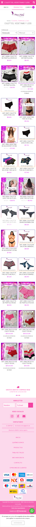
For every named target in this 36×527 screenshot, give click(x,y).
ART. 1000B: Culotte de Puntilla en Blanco (26, 57)
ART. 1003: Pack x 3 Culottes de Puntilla (27, 85)
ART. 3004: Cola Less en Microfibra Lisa (27, 221)
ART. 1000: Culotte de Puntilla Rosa (9, 302)
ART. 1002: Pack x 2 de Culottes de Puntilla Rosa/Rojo (26, 330)
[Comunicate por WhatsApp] (31, 510)
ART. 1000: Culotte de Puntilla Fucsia (27, 302)
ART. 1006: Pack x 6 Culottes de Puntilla (27, 362)
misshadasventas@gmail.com (22, 425)
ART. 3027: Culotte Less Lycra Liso (9, 114)
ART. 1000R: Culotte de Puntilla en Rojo (9, 57)
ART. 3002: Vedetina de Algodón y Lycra (9, 145)
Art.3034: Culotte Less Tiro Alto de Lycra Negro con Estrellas (9, 197)
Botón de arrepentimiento (18, 508)
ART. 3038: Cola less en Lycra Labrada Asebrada (27, 245)
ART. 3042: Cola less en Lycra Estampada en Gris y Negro (26, 273)
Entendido (18, 523)
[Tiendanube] (18, 511)
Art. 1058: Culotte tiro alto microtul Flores (26, 169)
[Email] (24, 416)
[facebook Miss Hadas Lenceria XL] (18, 416)
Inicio (8, 21)
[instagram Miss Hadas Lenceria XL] (12, 416)
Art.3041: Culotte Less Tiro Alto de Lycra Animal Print (9, 221)
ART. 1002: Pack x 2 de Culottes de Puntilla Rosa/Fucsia (9, 330)
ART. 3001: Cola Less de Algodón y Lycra (9, 249)
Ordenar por (5, 30)
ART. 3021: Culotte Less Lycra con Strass (27, 142)
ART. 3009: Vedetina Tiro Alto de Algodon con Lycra (26, 118)
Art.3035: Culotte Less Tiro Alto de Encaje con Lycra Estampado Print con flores (27, 197)
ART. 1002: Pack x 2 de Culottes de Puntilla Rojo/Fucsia (9, 362)
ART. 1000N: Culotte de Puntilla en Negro (9, 84)
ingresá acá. (31, 506)
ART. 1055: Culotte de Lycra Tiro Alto (9, 169)
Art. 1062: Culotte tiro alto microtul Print (9, 273)
